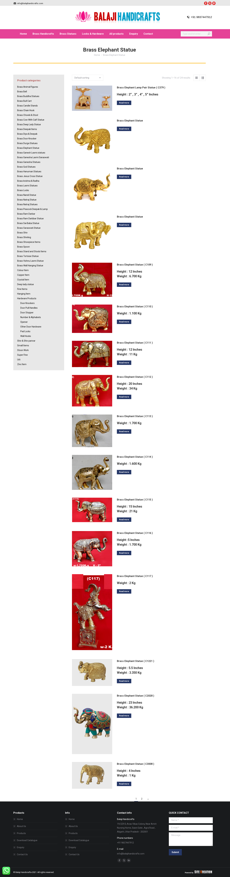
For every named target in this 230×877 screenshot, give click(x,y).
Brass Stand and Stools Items (31, 251)
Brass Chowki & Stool (27, 115)
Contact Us (22, 854)
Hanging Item (23, 293)
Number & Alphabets (30, 317)
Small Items (23, 345)
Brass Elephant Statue (130, 120)
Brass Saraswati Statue (29, 228)
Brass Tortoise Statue (28, 256)
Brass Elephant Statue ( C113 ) (135, 416)
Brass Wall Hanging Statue (30, 265)
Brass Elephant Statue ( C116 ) (135, 533)
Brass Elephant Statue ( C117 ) (135, 576)
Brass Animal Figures (27, 87)
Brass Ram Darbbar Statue (30, 218)
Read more (124, 103)
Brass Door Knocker (26, 138)
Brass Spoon (23, 246)
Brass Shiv (22, 232)
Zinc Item (21, 364)
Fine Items (22, 289)
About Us (21, 826)
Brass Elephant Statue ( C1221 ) (135, 661)
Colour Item (23, 270)
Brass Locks (23, 190)
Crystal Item (23, 279)
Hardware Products (26, 298)
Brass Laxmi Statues (27, 185)
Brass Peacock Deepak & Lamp (32, 209)
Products (21, 833)
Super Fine (22, 355)
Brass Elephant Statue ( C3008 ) (135, 763)
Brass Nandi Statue (26, 195)
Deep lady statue (25, 284)
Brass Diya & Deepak (27, 134)
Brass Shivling (24, 237)
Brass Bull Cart (24, 101)
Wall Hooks (25, 336)
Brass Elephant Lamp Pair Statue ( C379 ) (141, 87)
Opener (24, 322)
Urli (18, 359)
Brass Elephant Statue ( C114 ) (135, 456)
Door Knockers (27, 303)
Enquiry (20, 847)
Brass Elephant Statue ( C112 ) (135, 376)
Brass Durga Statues (27, 143)
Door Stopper (26, 312)
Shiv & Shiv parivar (26, 341)
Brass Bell (22, 91)
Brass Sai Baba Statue (28, 223)
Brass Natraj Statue (26, 199)
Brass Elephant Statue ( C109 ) (135, 264)
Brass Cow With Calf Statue (30, 120)
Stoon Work (23, 350)
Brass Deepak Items (27, 129)
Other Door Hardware (30, 326)
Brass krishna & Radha (28, 181)
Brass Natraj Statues (27, 204)
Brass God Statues (26, 167)
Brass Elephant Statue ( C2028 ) (135, 695)
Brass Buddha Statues (28, 96)
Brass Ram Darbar (26, 214)
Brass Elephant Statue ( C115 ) (135, 499)
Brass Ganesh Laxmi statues (31, 152)
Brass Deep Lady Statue (29, 124)
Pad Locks (25, 331)
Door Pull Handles (29, 308)
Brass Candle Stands (27, 105)
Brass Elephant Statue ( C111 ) (135, 342)
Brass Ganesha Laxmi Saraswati (33, 157)
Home (20, 819)
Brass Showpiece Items (28, 242)
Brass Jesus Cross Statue (30, 176)
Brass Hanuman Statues (29, 171)
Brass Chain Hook (25, 110)
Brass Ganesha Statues (28, 162)
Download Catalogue (27, 840)
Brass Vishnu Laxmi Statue (30, 261)
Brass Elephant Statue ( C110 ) (135, 306)
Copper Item (23, 275)
